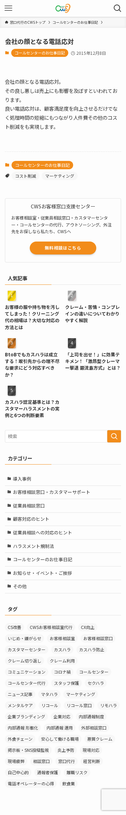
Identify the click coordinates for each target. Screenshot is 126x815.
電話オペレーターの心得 (31, 783)
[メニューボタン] (8, 8)
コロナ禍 (62, 672)
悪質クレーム (99, 739)
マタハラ (49, 694)
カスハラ (62, 649)
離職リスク (77, 772)
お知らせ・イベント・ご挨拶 (42, 573)
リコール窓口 (79, 705)
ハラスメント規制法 (33, 546)
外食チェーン (20, 739)
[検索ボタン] (117, 8)
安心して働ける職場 (60, 739)
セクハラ (96, 683)
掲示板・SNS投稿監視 (28, 750)
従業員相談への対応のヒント (42, 532)
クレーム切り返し (24, 661)
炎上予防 (65, 750)
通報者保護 (47, 772)
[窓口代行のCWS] (63, 8)
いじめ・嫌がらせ (24, 638)
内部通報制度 (91, 716)
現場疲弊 (16, 761)
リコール (49, 705)
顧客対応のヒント (31, 519)
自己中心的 (18, 772)
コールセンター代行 (27, 683)
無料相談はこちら (63, 248)
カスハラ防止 (91, 649)
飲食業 (68, 783)
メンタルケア (20, 705)
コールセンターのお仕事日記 (40, 52)
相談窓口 (41, 761)
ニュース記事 (20, 694)
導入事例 (22, 478)
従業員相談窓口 (29, 505)
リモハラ (108, 705)
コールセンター (93, 672)
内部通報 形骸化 (23, 728)
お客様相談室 (62, 638)
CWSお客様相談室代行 (51, 627)
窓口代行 (66, 761)
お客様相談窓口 (98, 638)
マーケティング (59, 176)
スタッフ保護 (66, 683)
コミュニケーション (27, 672)
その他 (20, 586)
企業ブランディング (26, 716)
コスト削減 (25, 176)
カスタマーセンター (27, 649)
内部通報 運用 (60, 728)
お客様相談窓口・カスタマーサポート (51, 492)
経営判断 (91, 761)
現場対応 (91, 750)
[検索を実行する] (114, 436)
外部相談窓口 (93, 728)
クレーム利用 (62, 661)
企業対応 (62, 716)
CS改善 (14, 627)
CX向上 (87, 627)
